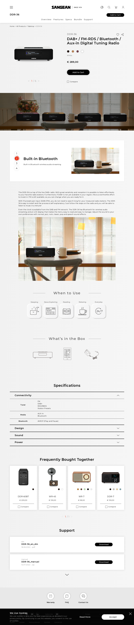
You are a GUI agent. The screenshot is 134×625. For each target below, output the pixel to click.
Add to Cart (115, 15)
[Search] (109, 7)
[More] (67, 575)
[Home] (67, 7)
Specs (68, 19)
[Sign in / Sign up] (123, 7)
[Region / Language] (102, 7)
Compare (74, 82)
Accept (113, 617)
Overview (46, 19)
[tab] (67, 395)
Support (88, 19)
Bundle (78, 19)
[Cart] (116, 7)
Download (103, 544)
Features (58, 19)
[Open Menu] (11, 7)
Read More (85, 617)
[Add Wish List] (118, 35)
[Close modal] (130, 613)
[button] (28, 81)
